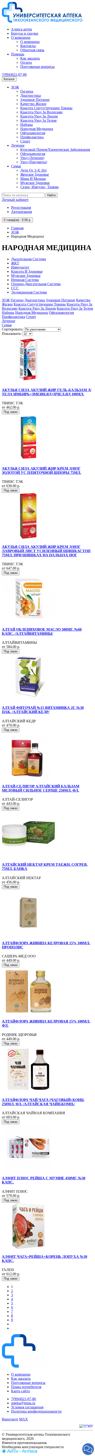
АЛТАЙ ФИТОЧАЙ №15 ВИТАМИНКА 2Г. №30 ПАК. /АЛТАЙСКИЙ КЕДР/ (43, 710)
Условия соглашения (27, 1407)
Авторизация (21, 212)
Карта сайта (20, 1391)
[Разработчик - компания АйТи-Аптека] (19, 1452)
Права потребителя (26, 1387)
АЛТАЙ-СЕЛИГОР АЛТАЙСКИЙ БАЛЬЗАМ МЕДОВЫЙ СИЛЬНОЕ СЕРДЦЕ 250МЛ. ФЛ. (40, 788)
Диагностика (30, 95)
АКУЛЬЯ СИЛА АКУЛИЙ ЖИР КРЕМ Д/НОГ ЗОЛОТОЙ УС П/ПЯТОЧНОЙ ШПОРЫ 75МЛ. (41, 470)
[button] (88, 1449)
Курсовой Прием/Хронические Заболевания (55, 149)
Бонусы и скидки (24, 33)
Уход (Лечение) (32, 158)
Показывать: (11, 334)
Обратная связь (32, 50)
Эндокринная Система (29, 292)
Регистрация (21, 207)
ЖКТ (15, 263)
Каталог (9, 79)
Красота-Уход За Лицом (39, 116)
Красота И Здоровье (27, 271)
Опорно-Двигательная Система (36, 284)
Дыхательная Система (28, 259)
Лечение (17, 145)
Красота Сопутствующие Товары (46, 108)
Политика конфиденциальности (36, 1411)
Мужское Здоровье (35, 183)
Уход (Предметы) (33, 162)
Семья (16, 166)
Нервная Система (25, 280)
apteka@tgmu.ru (23, 1403)
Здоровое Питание (35, 100)
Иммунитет (20, 267)
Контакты (28, 46)
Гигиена (26, 91)
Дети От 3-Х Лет (33, 170)
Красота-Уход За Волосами (41, 112)
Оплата (26, 62)
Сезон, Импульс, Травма (39, 187)
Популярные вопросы (37, 67)
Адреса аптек (21, 29)
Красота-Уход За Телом (38, 120)
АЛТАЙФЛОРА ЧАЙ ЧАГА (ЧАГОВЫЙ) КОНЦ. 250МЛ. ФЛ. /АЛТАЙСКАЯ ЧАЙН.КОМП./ (43, 1102)
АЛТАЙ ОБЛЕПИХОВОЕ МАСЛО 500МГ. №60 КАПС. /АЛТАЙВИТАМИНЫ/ (42, 631)
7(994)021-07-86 (14, 74)
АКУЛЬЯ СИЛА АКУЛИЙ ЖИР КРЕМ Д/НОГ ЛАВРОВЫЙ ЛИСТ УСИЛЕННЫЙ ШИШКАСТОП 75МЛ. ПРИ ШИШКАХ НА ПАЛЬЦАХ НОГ (46, 551)
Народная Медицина (36, 129)
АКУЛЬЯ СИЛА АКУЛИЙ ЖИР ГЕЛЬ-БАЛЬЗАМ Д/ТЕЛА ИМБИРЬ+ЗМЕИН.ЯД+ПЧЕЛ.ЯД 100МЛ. (46, 392)
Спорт (25, 141)
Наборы (26, 125)
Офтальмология (32, 133)
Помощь (17, 54)
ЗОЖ (15, 87)
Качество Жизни (33, 104)
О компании (20, 37)
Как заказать (30, 58)
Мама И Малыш (33, 179)
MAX (23, 1419)
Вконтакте (10, 1419)
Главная (17, 228)
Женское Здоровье (34, 174)
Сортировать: (12, 329)
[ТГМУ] (86, 1426)
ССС (15, 288)
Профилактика (32, 137)
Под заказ (11, 412)
